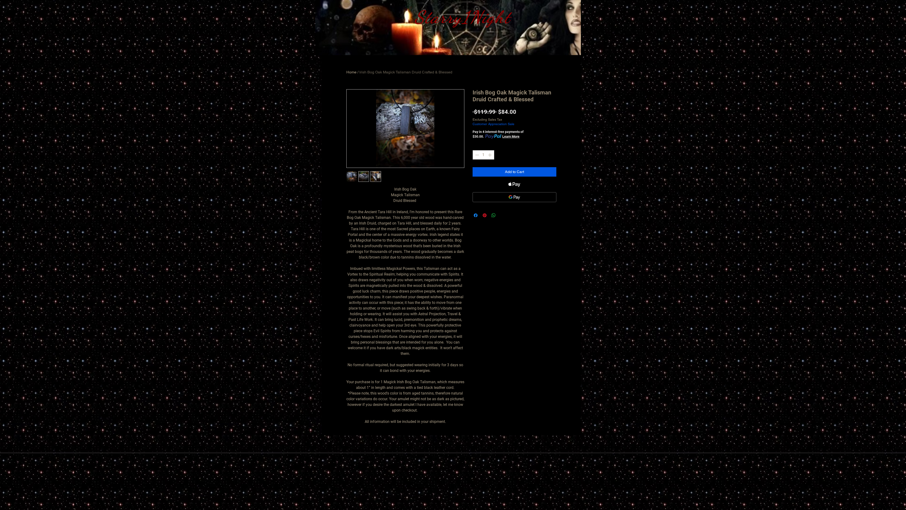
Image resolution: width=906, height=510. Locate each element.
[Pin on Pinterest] (484, 215)
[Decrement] (476, 154)
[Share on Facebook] (475, 215)
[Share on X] (502, 215)
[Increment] (490, 154)
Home (351, 72)
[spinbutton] (483, 154)
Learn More (511, 136)
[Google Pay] (514, 197)
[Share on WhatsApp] (493, 215)
